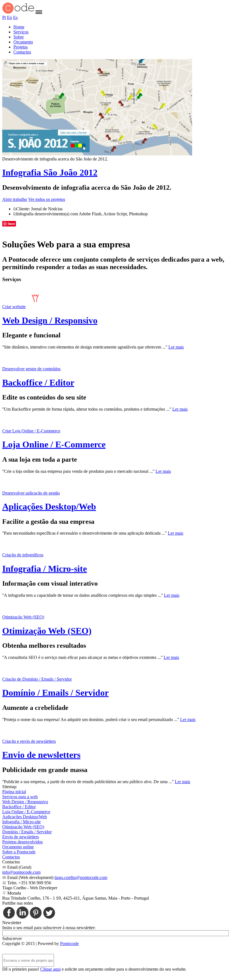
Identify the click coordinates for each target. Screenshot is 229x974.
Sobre (18, 37)
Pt (4, 17)
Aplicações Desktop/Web (49, 506)
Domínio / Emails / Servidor (55, 693)
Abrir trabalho (14, 199)
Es (15, 17)
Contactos (22, 52)
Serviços (20, 32)
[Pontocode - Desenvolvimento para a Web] (18, 12)
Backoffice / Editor (38, 383)
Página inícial (14, 791)
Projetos (20, 47)
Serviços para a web (20, 796)
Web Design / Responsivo (49, 320)
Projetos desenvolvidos (22, 841)
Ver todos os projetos (46, 199)
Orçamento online (18, 846)
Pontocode (69, 943)
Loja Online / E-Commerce (54, 444)
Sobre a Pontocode (18, 851)
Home (18, 27)
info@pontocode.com (21, 872)
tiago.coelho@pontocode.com (80, 877)
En (9, 17)
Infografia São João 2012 (49, 172)
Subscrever (12, 938)
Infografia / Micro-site (44, 569)
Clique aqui (50, 969)
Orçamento (23, 42)
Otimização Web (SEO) (47, 631)
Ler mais (176, 347)
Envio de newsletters (41, 755)
